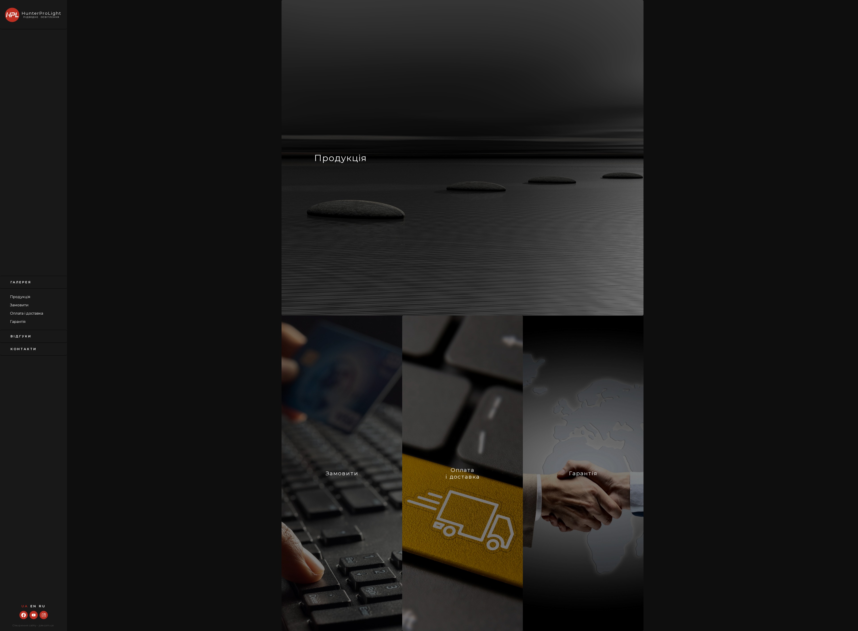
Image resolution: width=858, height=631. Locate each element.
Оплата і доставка (26, 313)
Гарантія (18, 322)
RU (42, 606)
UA (24, 606)
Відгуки (21, 336)
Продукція (20, 297)
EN (33, 606)
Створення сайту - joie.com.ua (33, 625)
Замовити (19, 305)
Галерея (21, 282)
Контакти (24, 349)
